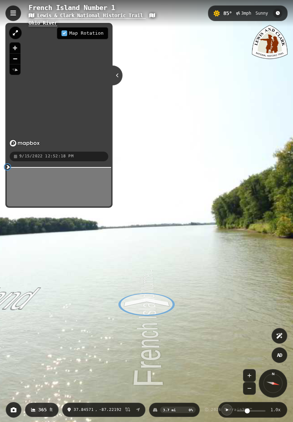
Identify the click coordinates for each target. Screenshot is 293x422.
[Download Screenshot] (13, 410)
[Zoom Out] (249, 388)
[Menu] (13, 13)
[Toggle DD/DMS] (127, 410)
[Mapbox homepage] (24, 143)
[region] (59, 86)
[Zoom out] (15, 58)
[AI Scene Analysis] (279, 336)
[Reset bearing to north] (15, 69)
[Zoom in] (15, 48)
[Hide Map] (118, 75)
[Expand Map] (15, 32)
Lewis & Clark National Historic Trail (90, 15)
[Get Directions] (138, 410)
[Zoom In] (249, 375)
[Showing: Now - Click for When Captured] (277, 13)
